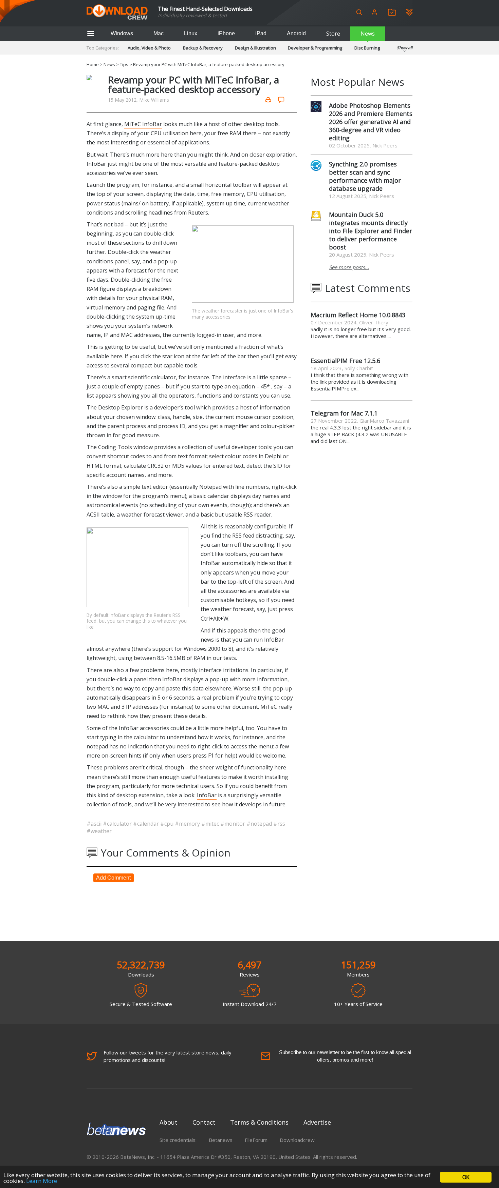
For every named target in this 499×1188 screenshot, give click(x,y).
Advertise (317, 1122)
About (169, 1122)
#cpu (167, 823)
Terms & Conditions (259, 1122)
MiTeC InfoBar (143, 124)
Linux (190, 33)
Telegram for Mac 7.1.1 (344, 413)
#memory (188, 823)
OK (465, 1177)
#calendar (146, 823)
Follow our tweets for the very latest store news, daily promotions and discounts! (168, 1056)
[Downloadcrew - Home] (117, 12)
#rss (279, 823)
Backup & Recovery (203, 48)
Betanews (221, 1139)
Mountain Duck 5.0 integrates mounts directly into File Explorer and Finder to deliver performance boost (370, 230)
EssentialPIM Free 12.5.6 (345, 361)
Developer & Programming (315, 48)
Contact (204, 1122)
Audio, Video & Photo (149, 48)
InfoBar (207, 795)
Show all (404, 48)
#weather (99, 831)
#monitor (233, 823)
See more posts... (349, 267)
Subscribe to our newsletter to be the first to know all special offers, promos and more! (345, 1056)
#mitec (210, 823)
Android (296, 33)
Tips (124, 64)
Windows (122, 33)
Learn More (41, 1181)
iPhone (226, 33)
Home (93, 64)
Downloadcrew (297, 1139)
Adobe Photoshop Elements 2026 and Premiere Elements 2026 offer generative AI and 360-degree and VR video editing (370, 121)
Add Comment (113, 878)
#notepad (259, 823)
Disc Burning (367, 48)
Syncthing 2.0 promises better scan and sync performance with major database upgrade (365, 176)
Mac (158, 33)
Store (333, 33)
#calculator (118, 823)
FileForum (256, 1139)
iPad (260, 33)
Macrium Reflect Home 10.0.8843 (358, 315)
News (368, 33)
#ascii (95, 823)
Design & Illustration (255, 48)
